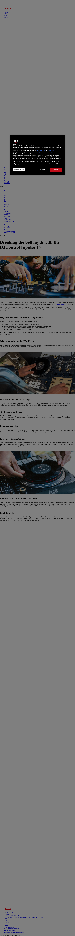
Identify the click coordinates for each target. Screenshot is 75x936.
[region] (37, 155)
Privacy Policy (51, 150)
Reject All (42, 169)
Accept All (56, 169)
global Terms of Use (36, 153)
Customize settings (19, 169)
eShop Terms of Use (41, 150)
